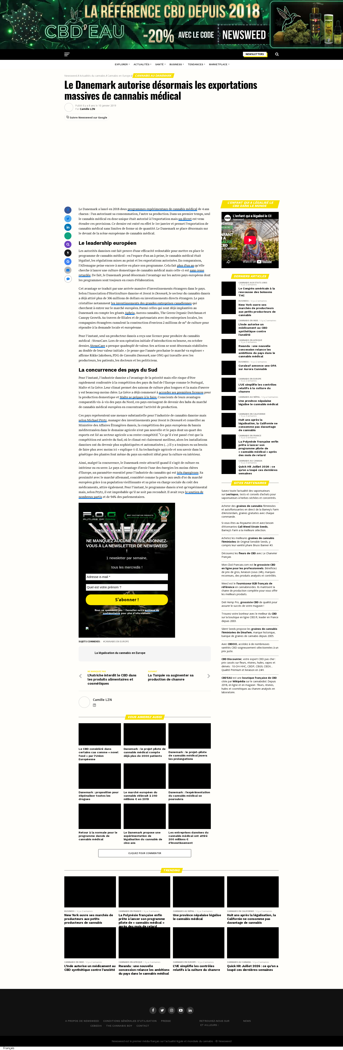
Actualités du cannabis (92, 75)
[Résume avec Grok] (68, 253)
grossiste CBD (249, 602)
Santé (159, 64)
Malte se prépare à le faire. (138, 397)
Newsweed (70, 75)
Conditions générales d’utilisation (130, 1020)
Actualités (141, 64)
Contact (142, 1025)
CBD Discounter (232, 659)
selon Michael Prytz (93, 420)
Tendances (195, 64)
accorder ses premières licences (181, 392)
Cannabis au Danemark (153, 76)
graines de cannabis (249, 506)
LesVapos (232, 494)
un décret (185, 219)
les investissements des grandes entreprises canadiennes (151, 303)
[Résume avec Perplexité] (67, 244)
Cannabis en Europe (119, 75)
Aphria (130, 313)
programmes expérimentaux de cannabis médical (162, 209)
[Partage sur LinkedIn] (68, 227)
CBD (274, 613)
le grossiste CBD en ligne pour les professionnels (248, 566)
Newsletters (255, 54)
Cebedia (96, 1025)
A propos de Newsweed (82, 1020)
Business (176, 64)
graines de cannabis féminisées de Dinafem (249, 630)
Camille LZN (87, 109)
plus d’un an (185, 265)
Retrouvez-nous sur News (225, 1020)
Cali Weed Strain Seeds (253, 526)
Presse (166, 1020)
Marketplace (218, 64)
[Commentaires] (68, 279)
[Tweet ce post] (67, 218)
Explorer (121, 64)
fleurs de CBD (247, 553)
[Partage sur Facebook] (68, 210)
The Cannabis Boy (119, 1025)
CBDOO (232, 644)
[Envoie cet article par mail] (67, 270)
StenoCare (97, 346)
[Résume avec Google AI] (68, 261)
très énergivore (187, 472)
